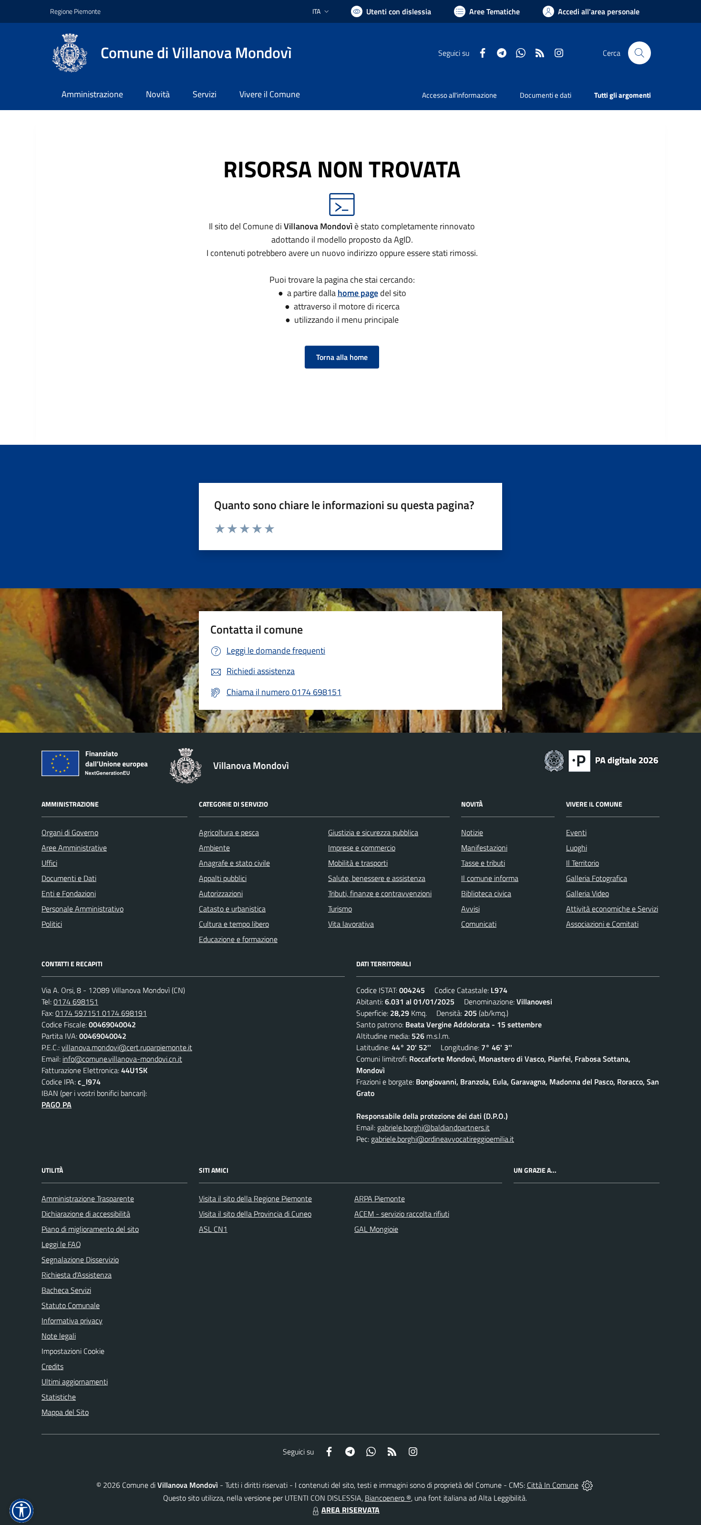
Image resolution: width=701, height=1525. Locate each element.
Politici (51, 924)
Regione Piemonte (75, 11)
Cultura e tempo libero (234, 924)
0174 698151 (75, 1001)
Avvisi (470, 908)
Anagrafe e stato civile (234, 863)
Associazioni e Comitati (602, 924)
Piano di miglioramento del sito (90, 1229)
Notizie (472, 832)
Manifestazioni (484, 847)
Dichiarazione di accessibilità (85, 1213)
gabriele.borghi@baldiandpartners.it (433, 1127)
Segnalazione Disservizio (80, 1259)
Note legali (58, 1335)
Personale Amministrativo (82, 908)
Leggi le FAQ (61, 1244)
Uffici (49, 863)
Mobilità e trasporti (358, 863)
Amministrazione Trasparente (87, 1198)
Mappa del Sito (65, 1412)
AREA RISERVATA (350, 1509)
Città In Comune (552, 1485)
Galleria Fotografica (596, 878)
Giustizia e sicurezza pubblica (373, 832)
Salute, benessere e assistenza (376, 878)
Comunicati (478, 924)
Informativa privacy (72, 1320)
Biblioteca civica (486, 893)
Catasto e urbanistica (232, 908)
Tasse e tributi (483, 863)
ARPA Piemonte (379, 1198)
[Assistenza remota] (587, 1485)
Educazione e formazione (238, 939)
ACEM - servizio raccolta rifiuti (401, 1213)
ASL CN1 (213, 1229)
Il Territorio (582, 863)
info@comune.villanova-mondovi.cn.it (122, 1058)
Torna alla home (342, 357)
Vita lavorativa (351, 924)
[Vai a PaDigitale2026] (601, 760)
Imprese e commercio (361, 847)
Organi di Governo (69, 832)
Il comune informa (489, 878)
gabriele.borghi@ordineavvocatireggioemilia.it (442, 1139)
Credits (52, 1366)
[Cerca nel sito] (639, 52)
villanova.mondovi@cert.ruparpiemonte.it (127, 1047)
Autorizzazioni (221, 893)
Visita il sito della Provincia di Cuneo (255, 1213)
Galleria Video (587, 893)
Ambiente (214, 847)
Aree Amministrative (74, 847)
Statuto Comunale (70, 1305)
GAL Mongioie (376, 1229)
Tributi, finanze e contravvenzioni (380, 893)
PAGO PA (56, 1104)
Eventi (576, 832)
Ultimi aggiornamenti (74, 1381)
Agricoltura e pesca (229, 832)
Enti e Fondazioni (68, 893)
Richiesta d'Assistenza (76, 1274)
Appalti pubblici (223, 878)
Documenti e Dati (68, 878)
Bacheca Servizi (66, 1290)
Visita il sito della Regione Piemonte (255, 1198)
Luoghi (576, 847)
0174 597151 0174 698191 (101, 1013)
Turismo (340, 908)
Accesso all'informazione (459, 95)
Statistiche (58, 1396)
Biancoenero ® (388, 1498)
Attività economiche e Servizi (612, 908)
